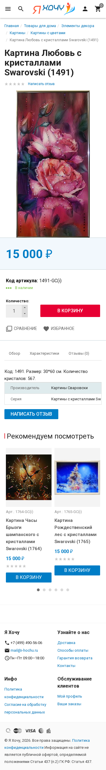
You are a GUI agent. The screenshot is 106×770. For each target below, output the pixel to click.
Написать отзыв (41, 84)
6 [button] (68, 590)
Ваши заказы (69, 704)
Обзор (14, 353)
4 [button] (56, 590)
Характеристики (44, 353)
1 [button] (38, 590)
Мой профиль (69, 696)
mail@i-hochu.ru (24, 650)
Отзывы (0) (79, 353)
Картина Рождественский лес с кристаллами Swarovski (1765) (75, 531)
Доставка (66, 642)
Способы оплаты (72, 650)
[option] (28, 515)
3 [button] (50, 590)
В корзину (29, 577)
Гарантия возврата (74, 658)
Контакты (66, 665)
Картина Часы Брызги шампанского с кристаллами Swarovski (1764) (24, 534)
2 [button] (44, 590)
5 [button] (62, 590)
